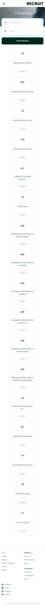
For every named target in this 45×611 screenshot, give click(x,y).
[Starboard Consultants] (22, 436)
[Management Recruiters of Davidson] (22, 292)
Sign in (26, 563)
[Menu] (4, 3)
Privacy (4, 566)
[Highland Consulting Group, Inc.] (22, 177)
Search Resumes (29, 560)
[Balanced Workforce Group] (22, 91)
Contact (4, 556)
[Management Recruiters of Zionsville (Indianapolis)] (22, 378)
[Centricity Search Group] (22, 120)
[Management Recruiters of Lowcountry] (22, 321)
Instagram (7, 591)
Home (3, 553)
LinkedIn (7, 594)
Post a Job (27, 556)
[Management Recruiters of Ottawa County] (22, 349)
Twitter (6, 588)
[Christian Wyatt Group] (22, 148)
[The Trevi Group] (22, 522)
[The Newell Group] (22, 493)
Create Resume (29, 575)
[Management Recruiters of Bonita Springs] (22, 235)
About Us (5, 560)
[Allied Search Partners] (22, 62)
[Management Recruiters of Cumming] (22, 263)
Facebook (7, 584)
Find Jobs (27, 572)
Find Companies (22, 41)
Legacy (4, 570)
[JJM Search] (22, 206)
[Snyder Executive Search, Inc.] (22, 407)
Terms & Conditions (8, 563)
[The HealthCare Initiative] (22, 464)
